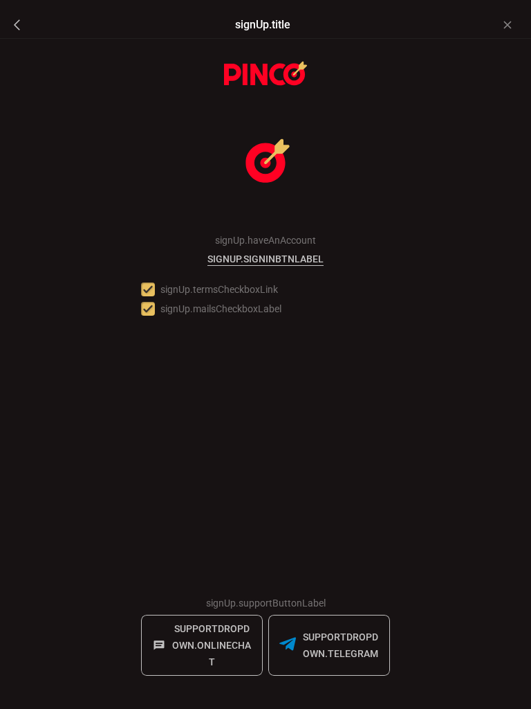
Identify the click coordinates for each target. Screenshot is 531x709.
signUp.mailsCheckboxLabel (220, 308)
